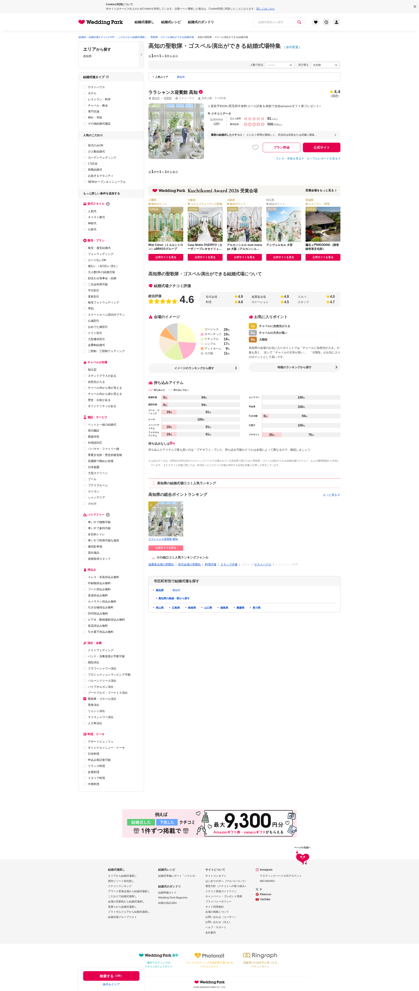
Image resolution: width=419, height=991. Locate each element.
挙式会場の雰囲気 (189, 564)
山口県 (208, 607)
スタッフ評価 (228, 564)
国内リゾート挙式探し (121, 881)
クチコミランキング (120, 886)
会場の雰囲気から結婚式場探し (126, 901)
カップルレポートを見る (322, 158)
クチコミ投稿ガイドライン (221, 891)
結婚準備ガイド (167, 892)
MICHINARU (267, 881)
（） (334, 95)
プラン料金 (281, 147)
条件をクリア (111, 984)
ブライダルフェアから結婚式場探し (129, 911)
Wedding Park (209, 982)
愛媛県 (240, 607)
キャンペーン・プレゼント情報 (223, 896)
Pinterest (265, 894)
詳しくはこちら (265, 8)
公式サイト (322, 147)
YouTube (265, 899)
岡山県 (159, 607)
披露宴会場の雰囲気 (161, 564)
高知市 (181, 77)
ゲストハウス (262, 564)
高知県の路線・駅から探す (174, 598)
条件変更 (292, 47)
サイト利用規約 (214, 906)
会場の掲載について (217, 911)
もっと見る (330, 494)
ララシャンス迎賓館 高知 (163, 539)
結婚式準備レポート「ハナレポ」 (177, 875)
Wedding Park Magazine (172, 897)
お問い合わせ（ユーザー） (221, 917)
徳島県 (224, 607)
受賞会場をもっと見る (320, 190)
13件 (216, 123)
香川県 (256, 607)
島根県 (191, 607)
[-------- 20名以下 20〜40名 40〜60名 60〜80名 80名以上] (280, 65)
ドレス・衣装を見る (288, 158)
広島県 (175, 607)
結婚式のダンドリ (201, 22)
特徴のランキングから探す (295, 367)
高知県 (159, 590)
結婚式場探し (144, 22)
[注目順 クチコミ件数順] (325, 65)
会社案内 (210, 932)
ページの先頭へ (302, 847)
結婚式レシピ (171, 22)
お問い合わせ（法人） (218, 922)
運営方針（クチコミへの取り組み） (226, 886)
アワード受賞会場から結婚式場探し (129, 891)
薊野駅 (168, 98)
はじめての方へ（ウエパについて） (226, 881)
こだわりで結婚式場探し (122, 896)
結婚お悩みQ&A (167, 902)
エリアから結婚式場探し (122, 875)
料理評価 (210, 564)
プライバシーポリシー (218, 901)
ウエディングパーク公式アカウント (281, 875)
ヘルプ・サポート (215, 927)
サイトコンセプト (215, 875)
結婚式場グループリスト (122, 917)
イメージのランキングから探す (194, 368)
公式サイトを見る (165, 257)
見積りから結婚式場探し (122, 906)
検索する (111, 976)
